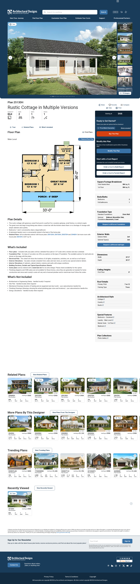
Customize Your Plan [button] (59, 18)
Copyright (93, 577)
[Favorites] (121, 12)
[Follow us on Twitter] (123, 566)
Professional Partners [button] (122, 18)
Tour (14, 127)
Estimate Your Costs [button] (83, 18)
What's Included (47, 127)
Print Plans (89, 132)
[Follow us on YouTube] (127, 566)
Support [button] (102, 18)
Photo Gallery (102, 338)
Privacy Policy (49, 577)
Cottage (100, 299)
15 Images (126, 93)
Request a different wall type (113, 245)
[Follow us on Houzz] (112, 566)
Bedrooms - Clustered (105, 317)
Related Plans (29, 127)
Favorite (114, 105)
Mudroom (101, 326)
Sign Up (127, 541)
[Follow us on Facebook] (120, 566)
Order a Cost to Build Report (114, 167)
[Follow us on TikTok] (131, 566)
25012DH (51, 234)
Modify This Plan (114, 151)
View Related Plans (40, 375)
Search (103, 12)
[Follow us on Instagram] (116, 566)
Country (100, 302)
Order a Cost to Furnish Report (114, 173)
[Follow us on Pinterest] (108, 566)
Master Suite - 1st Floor (106, 323)
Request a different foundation (114, 224)
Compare (126, 105)
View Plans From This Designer (63, 412)
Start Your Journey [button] (17, 18)
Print (119, 108)
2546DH (74, 234)
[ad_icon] (22, 12)
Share (103, 105)
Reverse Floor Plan (87, 139)
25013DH (58, 234)
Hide (110, 108)
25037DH (65, 234)
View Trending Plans (42, 450)
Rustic (100, 305)
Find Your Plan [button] (37, 18)
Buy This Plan (114, 134)
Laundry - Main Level (105, 320)
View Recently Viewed (44, 488)
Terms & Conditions (71, 577)
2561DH (19, 237)
